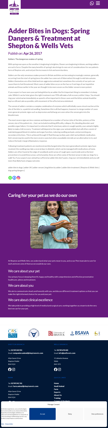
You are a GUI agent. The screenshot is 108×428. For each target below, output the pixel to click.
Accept (42, 414)
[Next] (96, 333)
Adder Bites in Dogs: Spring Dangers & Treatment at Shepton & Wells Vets (49, 38)
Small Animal (59, 386)
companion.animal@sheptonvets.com (28, 353)
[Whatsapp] (10, 178)
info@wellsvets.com (67, 353)
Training (57, 398)
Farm (56, 389)
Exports (57, 392)
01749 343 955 (16, 350)
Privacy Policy (9, 424)
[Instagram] (18, 178)
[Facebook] (14, 178)
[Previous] (11, 333)
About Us (58, 395)
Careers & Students (62, 401)
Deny (70, 414)
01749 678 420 (62, 350)
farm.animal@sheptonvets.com (25, 386)
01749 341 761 (16, 383)
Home (56, 383)
